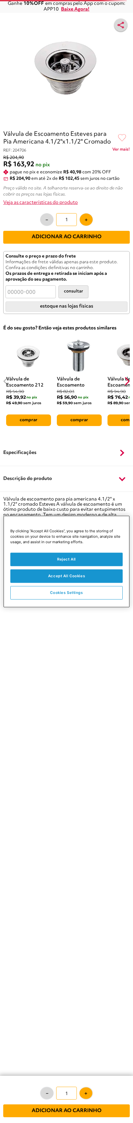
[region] (66, 562)
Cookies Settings (66, 592)
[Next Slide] (127, 381)
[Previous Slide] (6, 381)
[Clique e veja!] (121, 150)
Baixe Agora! (75, 9)
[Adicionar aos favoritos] (122, 138)
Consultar (73, 291)
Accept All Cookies (66, 576)
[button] (66, 453)
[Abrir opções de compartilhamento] (120, 25)
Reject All (66, 559)
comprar (28, 420)
